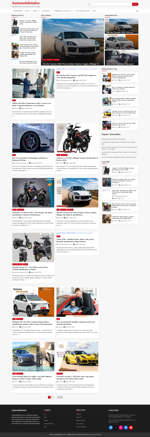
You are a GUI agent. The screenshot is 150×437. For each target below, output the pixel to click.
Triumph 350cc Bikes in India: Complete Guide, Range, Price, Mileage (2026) (28, 54)
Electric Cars (19, 319)
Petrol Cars (56, 59)
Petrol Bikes (64, 155)
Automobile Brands (17, 264)
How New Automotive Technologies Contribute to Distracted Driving (119, 157)
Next (61, 397)
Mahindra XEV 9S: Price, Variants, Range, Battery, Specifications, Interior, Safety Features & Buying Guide (123, 76)
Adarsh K (16, 108)
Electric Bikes (20, 209)
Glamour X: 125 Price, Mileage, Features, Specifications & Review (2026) (29, 22)
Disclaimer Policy (80, 420)
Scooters (45, 11)
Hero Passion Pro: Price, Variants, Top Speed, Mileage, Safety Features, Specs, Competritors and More (29, 46)
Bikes (35, 11)
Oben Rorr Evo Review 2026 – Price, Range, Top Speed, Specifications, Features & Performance (29, 30)
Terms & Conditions (81, 426)
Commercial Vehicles (62, 11)
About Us (78, 414)
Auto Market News (82, 11)
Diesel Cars (49, 59)
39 (58, 397)
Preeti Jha (60, 163)
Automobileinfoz (26, 3)
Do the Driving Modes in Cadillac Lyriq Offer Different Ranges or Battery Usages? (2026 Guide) (124, 100)
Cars (26, 11)
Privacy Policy (80, 423)
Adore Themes (97, 434)
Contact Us (79, 417)
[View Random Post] (137, 11)
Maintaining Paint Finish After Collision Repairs (113, 139)
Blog (94, 11)
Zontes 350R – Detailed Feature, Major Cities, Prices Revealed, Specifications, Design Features (28, 38)
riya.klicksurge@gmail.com (65, 80)
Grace (114, 91)
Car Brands (17, 11)
